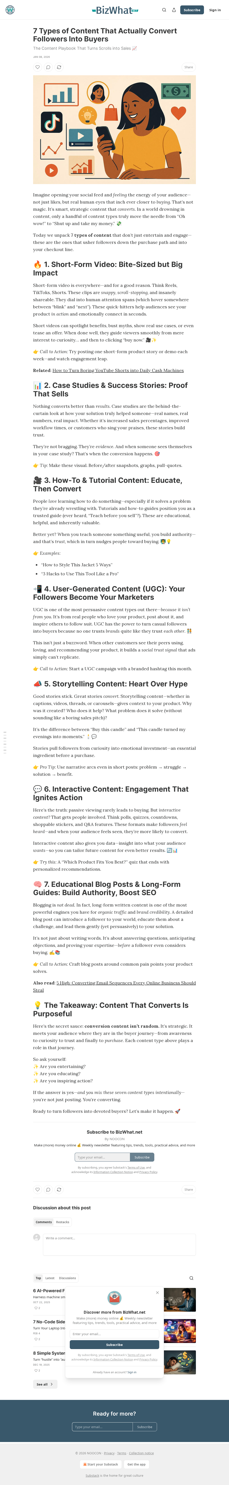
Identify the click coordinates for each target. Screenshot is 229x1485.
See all (42, 1384)
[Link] (26, 268)
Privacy (109, 1453)
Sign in (215, 10)
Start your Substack (102, 1464)
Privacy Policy (148, 1359)
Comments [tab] (44, 1222)
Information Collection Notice (113, 1359)
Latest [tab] (50, 1278)
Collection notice (141, 1453)
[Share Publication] (174, 9)
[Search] (164, 9)
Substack (92, 1475)
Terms (121, 1453)
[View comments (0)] (48, 67)
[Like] (37, 67)
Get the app (136, 1464)
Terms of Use (136, 1355)
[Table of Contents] (5, 742)
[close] (157, 1292)
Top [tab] (38, 1278)
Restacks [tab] (62, 1222)
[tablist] (52, 1222)
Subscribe (192, 10)
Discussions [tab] (67, 1278)
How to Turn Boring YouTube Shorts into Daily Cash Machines (118, 370)
